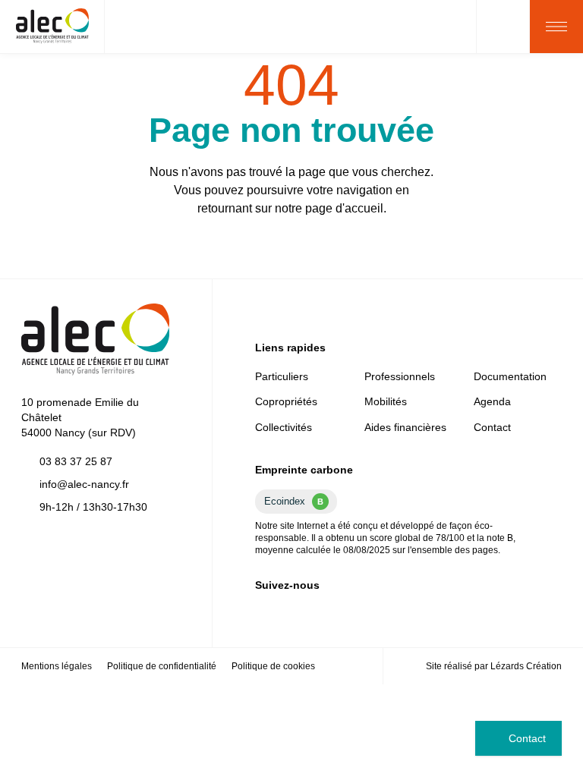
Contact (527, 738)
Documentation (510, 376)
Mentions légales (56, 666)
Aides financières (405, 427)
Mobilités (385, 401)
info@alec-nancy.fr (84, 484)
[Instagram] (310, 612)
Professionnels (399, 376)
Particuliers (281, 376)
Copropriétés (286, 401)
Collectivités (283, 427)
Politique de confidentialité (161, 666)
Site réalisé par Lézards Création (494, 666)
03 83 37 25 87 (75, 461)
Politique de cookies (273, 666)
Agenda (492, 401)
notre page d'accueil (329, 208)
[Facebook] (285, 612)
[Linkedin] (261, 612)
